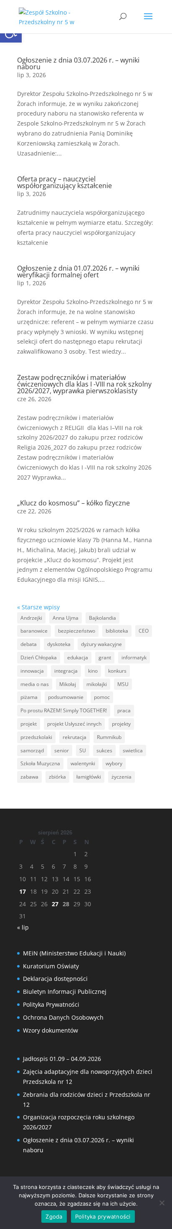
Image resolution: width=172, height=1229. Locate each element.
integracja (66, 670)
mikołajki (96, 684)
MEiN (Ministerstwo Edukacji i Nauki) (74, 953)
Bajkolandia (102, 617)
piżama (29, 697)
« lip (23, 927)
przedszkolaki (36, 737)
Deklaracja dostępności (55, 979)
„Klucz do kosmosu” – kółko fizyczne (73, 503)
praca (124, 710)
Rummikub (109, 737)
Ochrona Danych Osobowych (63, 1017)
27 (55, 904)
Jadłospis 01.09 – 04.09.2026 (62, 1059)
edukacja (77, 657)
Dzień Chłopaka (38, 657)
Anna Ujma (65, 617)
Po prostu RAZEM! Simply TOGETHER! (63, 710)
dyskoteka (59, 644)
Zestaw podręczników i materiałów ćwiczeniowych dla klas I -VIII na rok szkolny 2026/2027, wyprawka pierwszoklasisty (84, 384)
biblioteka (117, 630)
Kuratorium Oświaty (51, 966)
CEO (144, 630)
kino (93, 670)
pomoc (102, 697)
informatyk (134, 657)
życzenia (121, 776)
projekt (28, 723)
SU (82, 750)
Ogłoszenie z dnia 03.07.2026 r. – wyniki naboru (78, 63)
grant (105, 657)
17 (22, 891)
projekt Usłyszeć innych (74, 723)
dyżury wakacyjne (101, 644)
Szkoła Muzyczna (40, 763)
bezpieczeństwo (76, 630)
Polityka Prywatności (51, 1004)
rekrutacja (74, 737)
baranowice (34, 630)
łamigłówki (88, 776)
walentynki (83, 763)
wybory (114, 763)
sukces (104, 750)
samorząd (32, 750)
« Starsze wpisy (38, 607)
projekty (121, 723)
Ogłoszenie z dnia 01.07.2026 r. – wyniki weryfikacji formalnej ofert (78, 271)
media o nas (34, 684)
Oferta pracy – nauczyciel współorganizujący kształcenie (64, 182)
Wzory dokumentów (50, 1030)
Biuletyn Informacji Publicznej (64, 991)
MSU (123, 684)
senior (61, 750)
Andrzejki (31, 617)
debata (28, 644)
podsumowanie (65, 697)
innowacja (32, 670)
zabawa (29, 776)
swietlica (133, 750)
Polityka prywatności (103, 1216)
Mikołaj (67, 684)
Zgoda (54, 1216)
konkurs (117, 670)
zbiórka (57, 776)
